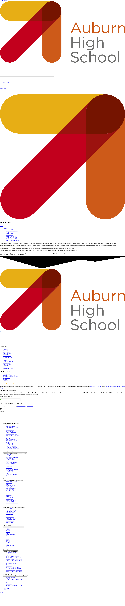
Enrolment (5, 354)
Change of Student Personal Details (14, 560)
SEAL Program (9, 458)
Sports (7, 484)
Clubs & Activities (10, 489)
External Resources (10, 511)
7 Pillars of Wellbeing (11, 510)
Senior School (9, 455)
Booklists (8, 532)
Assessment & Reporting (11, 462)
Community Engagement (11, 237)
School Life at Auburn (11, 552)
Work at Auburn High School (12, 240)
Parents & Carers (7, 356)
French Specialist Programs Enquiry (14, 559)
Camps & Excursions (10, 488)
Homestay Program (10, 577)
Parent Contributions (10, 534)
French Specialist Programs (12, 459)
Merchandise (30, 406)
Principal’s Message (10, 426)
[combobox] (6, 410)
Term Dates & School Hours (12, 238)
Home (1, 226)
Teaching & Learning (8, 350)
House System (9, 483)
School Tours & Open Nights (12, 556)
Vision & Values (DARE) (12, 231)
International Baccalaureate (12, 457)
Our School (5, 228)
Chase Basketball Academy (12, 490)
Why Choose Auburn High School (14, 579)
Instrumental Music (10, 485)
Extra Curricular (6, 352)
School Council (9, 235)
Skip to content (3, 0)
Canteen (8, 529)
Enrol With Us (9, 555)
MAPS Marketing (21, 406)
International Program (8, 357)
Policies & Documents (11, 236)
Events (7, 528)
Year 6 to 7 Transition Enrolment (13, 557)
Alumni (7, 232)
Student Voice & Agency (11, 481)
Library (7, 461)
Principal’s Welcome (10, 229)
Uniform (8, 530)
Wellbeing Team (9, 514)
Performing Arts (9, 486)
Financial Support (10, 512)
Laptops (7, 533)
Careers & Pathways (10, 463)
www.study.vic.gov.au (95, 386)
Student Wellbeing (7, 353)
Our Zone (8, 554)
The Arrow (8, 536)
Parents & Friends (10, 233)
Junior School (9, 454)
